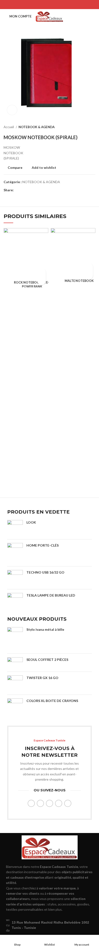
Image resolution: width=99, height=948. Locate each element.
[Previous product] (83, 127)
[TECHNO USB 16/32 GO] (15, 578)
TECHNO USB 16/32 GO (45, 572)
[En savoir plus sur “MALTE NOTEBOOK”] (89, 267)
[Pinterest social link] (49, 4)
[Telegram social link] (62, 4)
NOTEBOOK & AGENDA (37, 127)
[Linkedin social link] (56, 4)
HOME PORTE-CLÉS (42, 545)
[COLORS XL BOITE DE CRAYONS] (15, 708)
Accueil (9, 127)
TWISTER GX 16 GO (42, 678)
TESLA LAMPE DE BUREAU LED (50, 595)
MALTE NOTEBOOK (79, 281)
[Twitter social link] (43, 4)
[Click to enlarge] (12, 110)
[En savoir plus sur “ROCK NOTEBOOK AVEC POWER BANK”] (41, 272)
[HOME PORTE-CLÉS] (15, 553)
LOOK (31, 522)
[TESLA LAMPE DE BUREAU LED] (15, 600)
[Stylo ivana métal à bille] (15, 638)
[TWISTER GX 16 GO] (15, 683)
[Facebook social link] (37, 4)
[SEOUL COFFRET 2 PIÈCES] (15, 662)
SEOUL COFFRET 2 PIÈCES (47, 660)
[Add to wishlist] (41, 281)
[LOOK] (15, 528)
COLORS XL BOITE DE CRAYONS (52, 701)
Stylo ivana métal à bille (45, 629)
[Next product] (93, 127)
